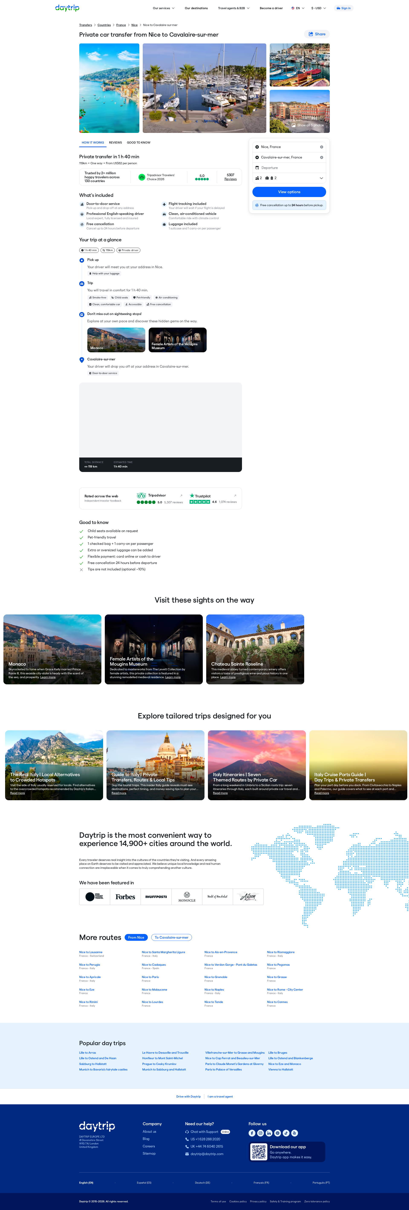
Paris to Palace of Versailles (223, 1069)
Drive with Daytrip (188, 1096)
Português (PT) (321, 1182)
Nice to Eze (86, 989)
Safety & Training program (285, 1201)
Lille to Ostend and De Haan (97, 1058)
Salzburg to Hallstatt (93, 1064)
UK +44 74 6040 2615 (207, 1146)
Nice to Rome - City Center (285, 989)
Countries (104, 25)
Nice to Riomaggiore (281, 952)
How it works (93, 142)
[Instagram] (260, 1133)
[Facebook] (252, 1133)
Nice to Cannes (277, 1002)
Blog (146, 1139)
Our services (161, 8)
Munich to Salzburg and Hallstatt (164, 1069)
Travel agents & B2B (231, 8)
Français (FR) (261, 1182)
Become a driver (271, 8)
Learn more (48, 677)
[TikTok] (286, 1133)
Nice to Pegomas (278, 964)
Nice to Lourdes (152, 1002)
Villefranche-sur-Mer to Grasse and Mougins (235, 1052)
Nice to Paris (150, 977)
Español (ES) (144, 1182)
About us (149, 1131)
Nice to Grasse (277, 977)
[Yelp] (294, 1133)
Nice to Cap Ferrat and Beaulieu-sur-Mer (232, 1058)
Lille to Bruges (277, 1052)
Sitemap (149, 1153)
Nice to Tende (213, 1002)
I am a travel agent (220, 1096)
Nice (134, 25)
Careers (149, 1146)
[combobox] (289, 147)
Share (320, 34)
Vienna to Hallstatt (280, 1069)
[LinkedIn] (269, 1133)
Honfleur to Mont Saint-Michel (162, 1058)
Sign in (346, 8)
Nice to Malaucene (154, 989)
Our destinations (196, 8)
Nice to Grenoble (215, 977)
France (121, 25)
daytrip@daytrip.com (207, 1154)
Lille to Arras (87, 1052)
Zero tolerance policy (317, 1201)
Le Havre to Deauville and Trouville (165, 1052)
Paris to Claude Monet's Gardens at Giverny (234, 1064)
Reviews (115, 142)
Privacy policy (258, 1201)
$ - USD (316, 8)
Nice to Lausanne (90, 952)
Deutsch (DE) (202, 1182)
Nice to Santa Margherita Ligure (163, 952)
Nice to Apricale (90, 977)
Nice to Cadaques (154, 964)
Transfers (85, 25)
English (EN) (86, 1182)
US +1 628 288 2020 (205, 1139)
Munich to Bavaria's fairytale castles (103, 1069)
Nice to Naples (214, 989)
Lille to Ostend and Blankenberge (290, 1058)
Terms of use (218, 1201)
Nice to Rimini (88, 1002)
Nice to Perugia (89, 964)
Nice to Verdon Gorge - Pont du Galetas (230, 964)
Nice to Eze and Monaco (284, 1064)
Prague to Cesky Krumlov (159, 1064)
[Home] (67, 8)
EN (298, 8)
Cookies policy (238, 1201)
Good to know (138, 142)
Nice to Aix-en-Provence (220, 952)
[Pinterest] (277, 1133)
